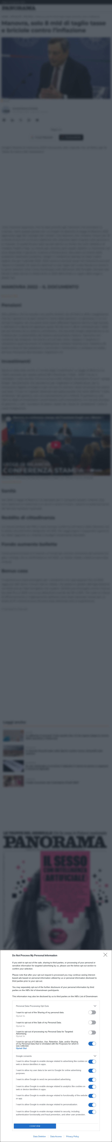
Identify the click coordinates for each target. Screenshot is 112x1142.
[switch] (92, 1012)
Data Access (56, 1136)
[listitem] (56, 1005)
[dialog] (56, 1046)
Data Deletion (39, 1136)
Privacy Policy (72, 1136)
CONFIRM (35, 1126)
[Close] (106, 955)
